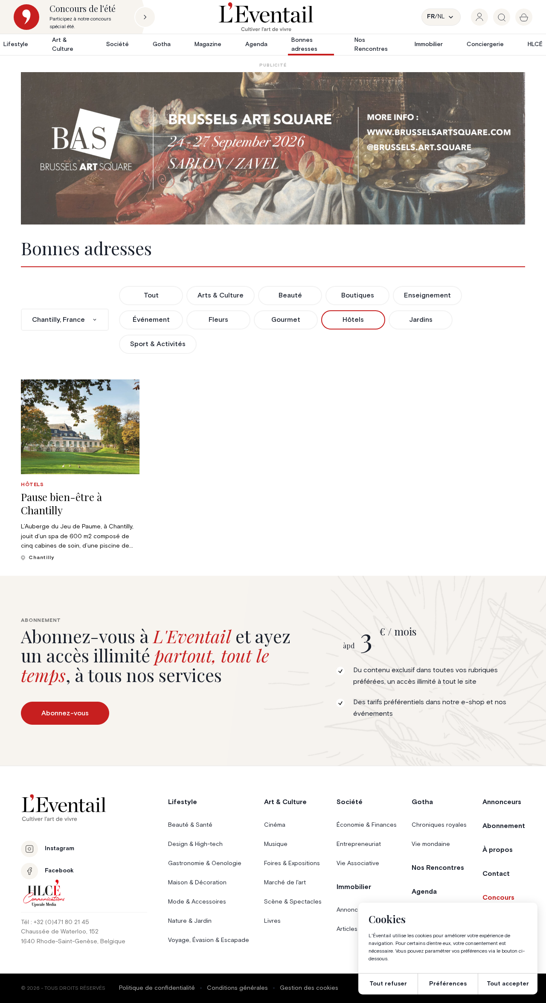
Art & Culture (62, 44)
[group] (479, 17)
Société (117, 44)
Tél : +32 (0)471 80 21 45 (55, 922)
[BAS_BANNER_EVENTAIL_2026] (273, 148)
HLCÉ (535, 44)
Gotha (162, 44)
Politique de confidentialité (157, 988)
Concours (498, 897)
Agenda (256, 44)
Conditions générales (237, 988)
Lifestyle (15, 44)
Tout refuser (388, 984)
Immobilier (429, 44)
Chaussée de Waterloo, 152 (60, 932)
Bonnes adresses (304, 44)
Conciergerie (485, 44)
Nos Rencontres (371, 44)
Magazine (208, 44)
